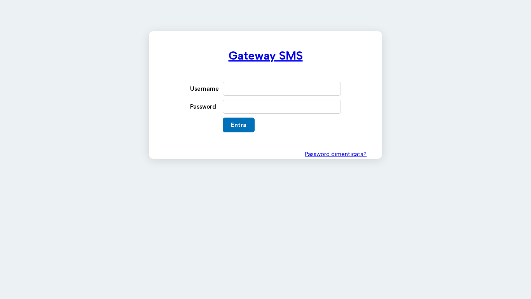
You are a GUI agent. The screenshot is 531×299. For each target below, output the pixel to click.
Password (203, 106)
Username (204, 88)
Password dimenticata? (336, 154)
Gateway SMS (266, 55)
